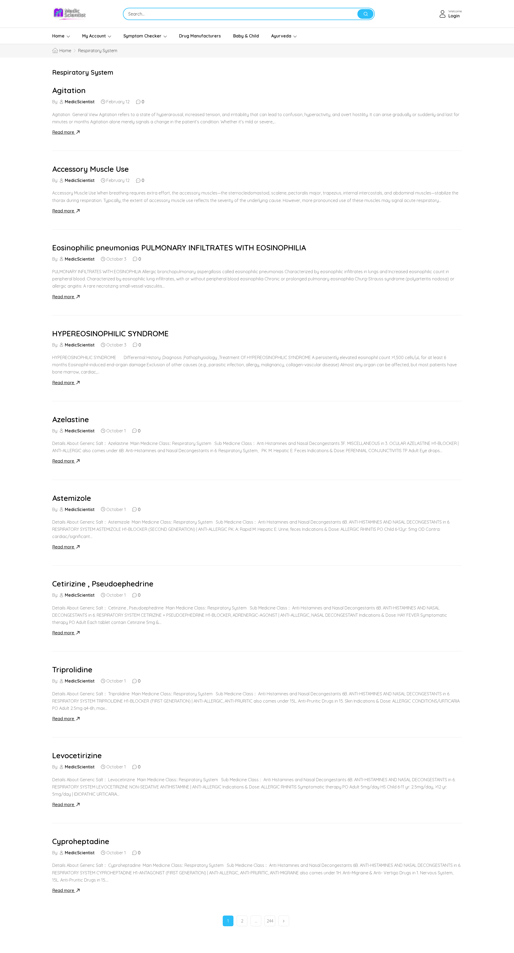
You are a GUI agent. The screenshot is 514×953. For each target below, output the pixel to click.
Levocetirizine (77, 755)
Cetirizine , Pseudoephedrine (102, 583)
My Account (94, 36)
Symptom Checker (142, 36)
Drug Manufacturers (200, 36)
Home (58, 36)
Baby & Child (246, 36)
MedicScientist (80, 101)
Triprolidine (72, 669)
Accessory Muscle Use (90, 169)
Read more (63, 132)
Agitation (69, 90)
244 (270, 921)
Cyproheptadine (80, 841)
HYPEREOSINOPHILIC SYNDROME (110, 333)
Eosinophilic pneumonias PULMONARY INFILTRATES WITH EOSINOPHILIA (179, 247)
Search (365, 14)
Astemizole (71, 498)
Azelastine (70, 419)
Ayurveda (281, 36)
